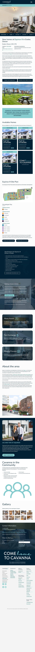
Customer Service (21, 582)
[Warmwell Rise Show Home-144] (11, 517)
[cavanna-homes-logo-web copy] (7, 2)
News (27, 575)
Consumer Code (28, 596)
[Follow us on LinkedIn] (3, 587)
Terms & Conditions (29, 580)
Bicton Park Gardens (27, 374)
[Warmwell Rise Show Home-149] (17, 517)
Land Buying (28, 573)
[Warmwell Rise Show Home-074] (30, 512)
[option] (17, 405)
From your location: (22, 540)
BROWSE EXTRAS (9, 295)
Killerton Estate (20, 374)
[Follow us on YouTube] (6, 587)
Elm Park (11, 573)
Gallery (31, 34)
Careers (27, 578)
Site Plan (17, 34)
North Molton (12, 576)
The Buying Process (29, 602)
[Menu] (31, 2)
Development (3, 34)
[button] (25, 162)
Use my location (22, 545)
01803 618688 (4, 578)
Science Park (11, 69)
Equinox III (12, 575)
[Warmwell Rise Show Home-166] (5, 512)
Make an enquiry (10, 80)
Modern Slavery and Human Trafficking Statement (28, 590)
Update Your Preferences (28, 586)
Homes (11, 34)
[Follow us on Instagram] (6, 584)
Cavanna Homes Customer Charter (21, 586)
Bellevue (11, 570)
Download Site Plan (22, 240)
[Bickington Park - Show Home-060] (11, 512)
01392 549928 (8, 46)
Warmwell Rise (12, 577)
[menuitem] (31, 2)
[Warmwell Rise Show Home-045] (24, 512)
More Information (6, 147)
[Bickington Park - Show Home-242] (30, 517)
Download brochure (25, 80)
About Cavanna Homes (28, 571)
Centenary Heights (13, 572)
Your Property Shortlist (20, 571)
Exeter (25, 370)
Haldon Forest (15, 374)
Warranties (20, 580)
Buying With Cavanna (20, 578)
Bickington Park (12, 571)
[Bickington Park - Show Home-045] (17, 512)
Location (24, 34)
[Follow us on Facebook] (3, 584)
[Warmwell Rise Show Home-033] (24, 517)
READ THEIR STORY (8, 455)
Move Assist (28, 603)
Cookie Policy (28, 583)
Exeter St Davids (7, 384)
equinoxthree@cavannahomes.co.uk (7, 49)
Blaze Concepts (26, 608)
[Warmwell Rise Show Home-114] (5, 517)
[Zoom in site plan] (32, 188)
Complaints (28, 594)
